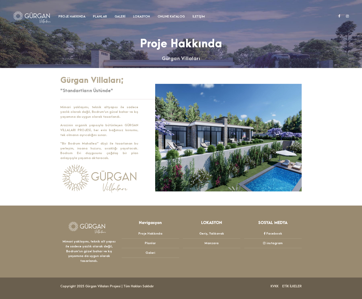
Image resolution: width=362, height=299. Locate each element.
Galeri (150, 253)
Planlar (150, 243)
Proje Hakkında (150, 233)
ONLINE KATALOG (171, 16)
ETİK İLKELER (292, 286)
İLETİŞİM (199, 16)
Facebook (274, 233)
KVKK (274, 286)
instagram (275, 243)
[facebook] (339, 16)
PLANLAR (100, 16)
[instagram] (347, 16)
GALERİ (120, 16)
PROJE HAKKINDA (71, 16)
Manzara (212, 243)
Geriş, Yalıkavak (211, 233)
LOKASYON (141, 16)
